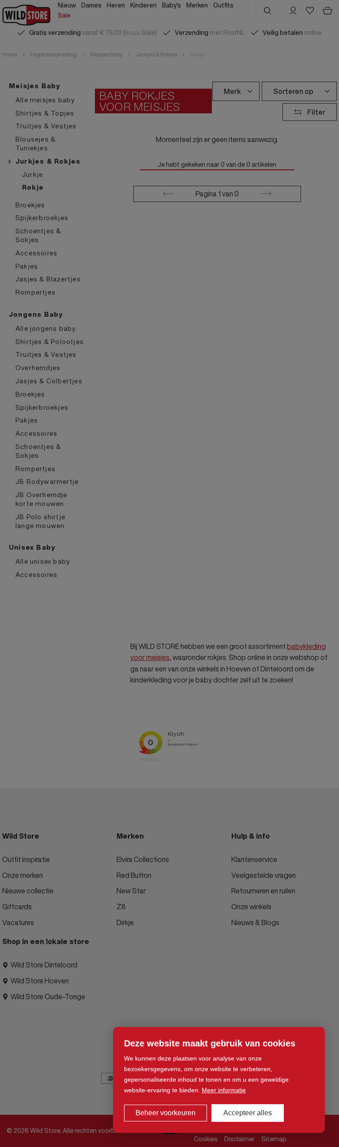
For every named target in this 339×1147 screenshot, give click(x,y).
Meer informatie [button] (224, 1090)
